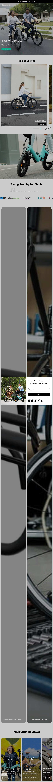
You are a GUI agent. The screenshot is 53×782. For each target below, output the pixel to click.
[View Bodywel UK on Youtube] (42, 401)
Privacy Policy (31, 399)
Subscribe (39, 394)
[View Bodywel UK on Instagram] (29, 401)
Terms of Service (38, 399)
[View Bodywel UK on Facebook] (35, 401)
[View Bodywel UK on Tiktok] (32, 401)
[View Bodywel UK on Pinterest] (38, 401)
